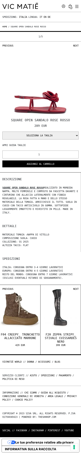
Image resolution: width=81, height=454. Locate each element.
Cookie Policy (24, 399)
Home (5, 27)
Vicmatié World (12, 361)
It (41, 17)
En (45, 17)
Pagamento (65, 375)
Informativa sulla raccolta (30, 449)
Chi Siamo (30, 392)
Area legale (55, 396)
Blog (57, 361)
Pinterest (54, 430)
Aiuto (33, 375)
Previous (7, 45)
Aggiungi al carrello (40, 164)
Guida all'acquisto (53, 392)
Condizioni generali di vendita (23, 396)
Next (76, 45)
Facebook (21, 430)
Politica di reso (13, 379)
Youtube (69, 430)
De (49, 17)
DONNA (30, 361)
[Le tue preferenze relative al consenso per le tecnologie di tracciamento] (74, 447)
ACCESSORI (44, 361)
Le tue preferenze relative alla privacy (44, 442)
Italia (23, 17)
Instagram (37, 430)
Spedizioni (48, 375)
